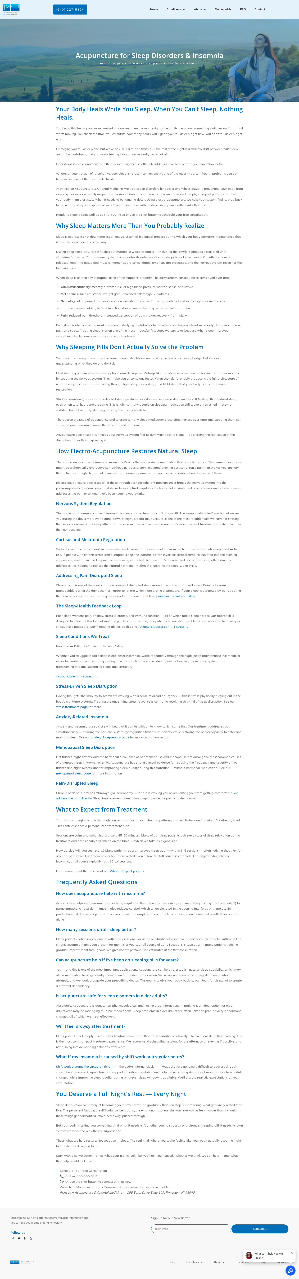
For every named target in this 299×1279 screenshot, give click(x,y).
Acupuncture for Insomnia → (77, 676)
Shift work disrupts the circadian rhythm (85, 1066)
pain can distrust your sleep (176, 596)
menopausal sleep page (73, 773)
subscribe (260, 1228)
